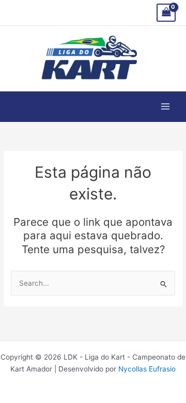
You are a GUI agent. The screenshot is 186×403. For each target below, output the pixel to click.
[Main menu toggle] (166, 107)
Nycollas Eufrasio (147, 369)
